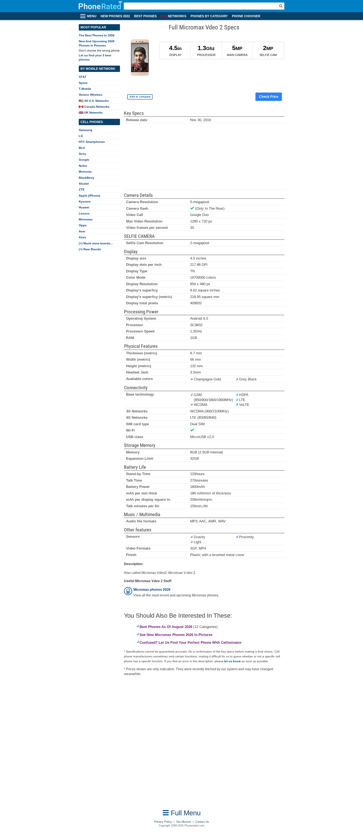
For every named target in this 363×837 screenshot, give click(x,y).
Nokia (83, 165)
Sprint (83, 83)
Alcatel (84, 183)
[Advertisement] (204, 158)
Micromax (86, 219)
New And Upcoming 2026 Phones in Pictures (96, 43)
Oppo (83, 225)
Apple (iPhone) (89, 195)
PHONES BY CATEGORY (209, 16)
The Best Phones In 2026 (96, 35)
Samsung (85, 130)
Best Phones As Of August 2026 (165, 627)
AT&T (83, 76)
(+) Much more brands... (96, 243)
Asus (82, 237)
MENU (91, 16)
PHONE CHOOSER (246, 16)
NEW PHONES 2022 (115, 16)
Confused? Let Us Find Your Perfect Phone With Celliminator (190, 643)
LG (81, 136)
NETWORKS (173, 16)
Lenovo (84, 213)
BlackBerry (86, 177)
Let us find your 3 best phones (95, 57)
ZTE (81, 189)
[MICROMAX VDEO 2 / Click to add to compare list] (140, 96)
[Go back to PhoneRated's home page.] (101, 6)
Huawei (84, 207)
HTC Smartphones (92, 141)
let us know (232, 661)
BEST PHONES (145, 16)
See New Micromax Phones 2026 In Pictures (175, 635)
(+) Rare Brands (90, 249)
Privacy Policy (163, 821)
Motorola (85, 171)
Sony (82, 153)
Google (84, 159)
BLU (82, 148)
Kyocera (85, 201)
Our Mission (183, 821)
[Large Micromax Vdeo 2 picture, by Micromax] (140, 58)
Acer (82, 231)
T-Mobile (85, 88)
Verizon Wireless (90, 94)
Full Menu (185, 813)
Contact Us (202, 821)
